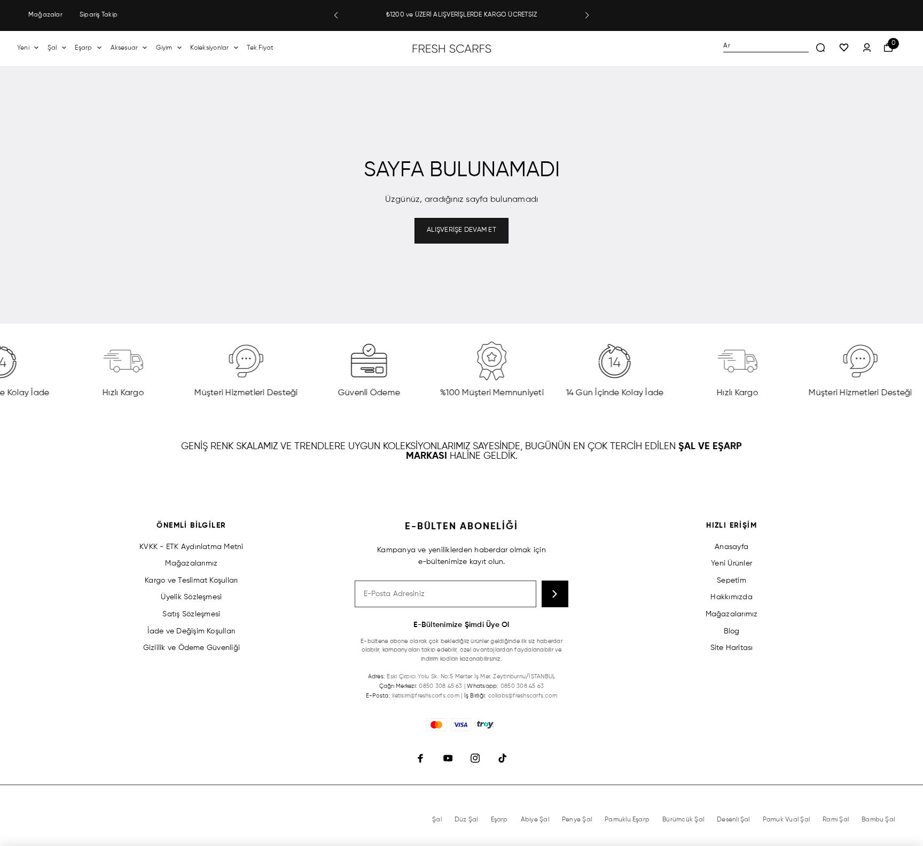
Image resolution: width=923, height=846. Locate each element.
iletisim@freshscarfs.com (425, 696)
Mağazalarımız (191, 563)
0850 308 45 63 (440, 686)
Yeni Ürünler (731, 563)
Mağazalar (45, 15)
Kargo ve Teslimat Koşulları (191, 580)
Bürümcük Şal (683, 820)
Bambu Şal (878, 820)
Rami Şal (836, 820)
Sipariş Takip (99, 15)
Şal (52, 48)
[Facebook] (420, 758)
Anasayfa (731, 547)
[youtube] (448, 758)
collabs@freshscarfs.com (523, 696)
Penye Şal (577, 820)
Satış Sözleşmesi (191, 614)
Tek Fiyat (260, 48)
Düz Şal (466, 820)
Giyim (164, 48)
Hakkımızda (731, 597)
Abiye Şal (535, 820)
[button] (336, 15)
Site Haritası (731, 648)
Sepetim (731, 580)
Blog (732, 631)
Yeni (23, 48)
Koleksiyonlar (209, 48)
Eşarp (83, 48)
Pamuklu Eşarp (627, 820)
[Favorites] (843, 48)
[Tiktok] (502, 758)
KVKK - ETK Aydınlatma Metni (191, 547)
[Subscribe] (555, 594)
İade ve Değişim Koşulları (191, 631)
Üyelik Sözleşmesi (191, 597)
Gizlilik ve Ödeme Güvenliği (191, 648)
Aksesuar (124, 48)
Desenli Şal (733, 820)
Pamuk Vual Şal (786, 820)
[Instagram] (475, 758)
